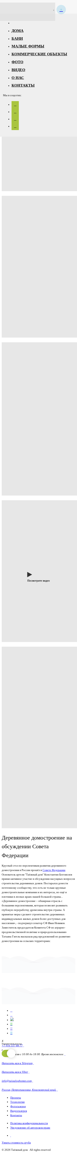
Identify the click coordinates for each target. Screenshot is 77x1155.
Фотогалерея (18, 1106)
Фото (17, 62)
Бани (17, 38)
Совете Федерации (54, 870)
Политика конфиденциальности (29, 1123)
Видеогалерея (18, 1110)
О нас (18, 78)
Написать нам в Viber (15, 1071)
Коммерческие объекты (39, 54)
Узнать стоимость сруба (16, 1142)
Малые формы (28, 46)
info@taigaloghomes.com (17, 1080)
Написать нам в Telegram (17, 1063)
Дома (18, 31)
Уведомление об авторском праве (30, 1127)
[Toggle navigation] (69, 7)
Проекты (15, 1097)
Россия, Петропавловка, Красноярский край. (29, 1089)
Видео (18, 70)
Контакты (23, 85)
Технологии (17, 1101)
